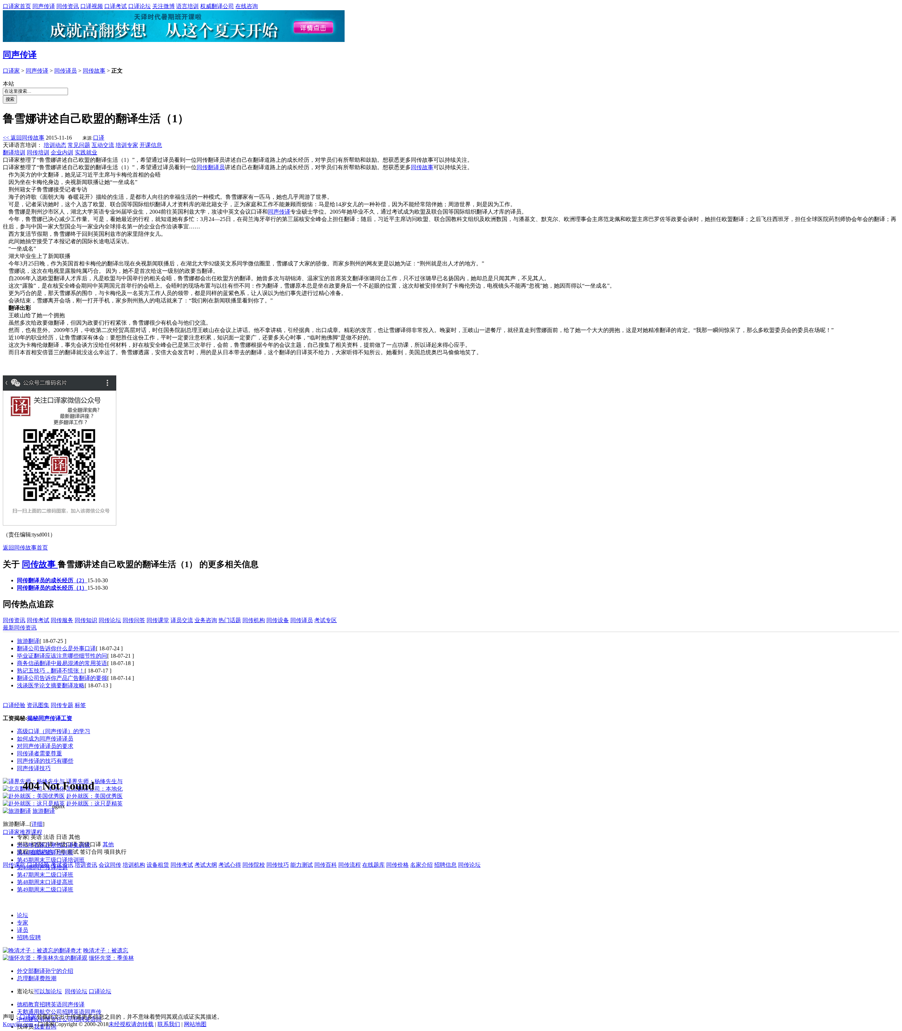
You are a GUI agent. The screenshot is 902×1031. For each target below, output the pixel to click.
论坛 (22, 915)
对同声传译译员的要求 (45, 746)
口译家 (11, 71)
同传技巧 (277, 865)
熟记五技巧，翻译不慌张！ (51, 671)
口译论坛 (139, 6)
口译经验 (14, 705)
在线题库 (373, 865)
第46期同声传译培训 (42, 867)
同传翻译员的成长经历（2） (52, 580)
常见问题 (79, 145)
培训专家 (127, 145)
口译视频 (91, 6)
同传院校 (253, 865)
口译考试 (115, 6)
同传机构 (253, 620)
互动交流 (103, 145)
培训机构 (134, 865)
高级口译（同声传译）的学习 (53, 731)
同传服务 (62, 620)
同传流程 (349, 865)
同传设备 (277, 620)
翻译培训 (14, 152)
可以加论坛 (48, 991)
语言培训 (187, 6)
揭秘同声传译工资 (49, 718)
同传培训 (38, 152)
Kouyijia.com (18, 1024)
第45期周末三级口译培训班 (51, 860)
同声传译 (43, 6)
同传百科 (325, 865)
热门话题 (229, 620)
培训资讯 (86, 865)
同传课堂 (158, 620)
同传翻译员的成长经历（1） (52, 588)
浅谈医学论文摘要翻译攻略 (51, 685)
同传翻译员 (211, 167)
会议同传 (110, 865)
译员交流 (182, 620)
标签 (80, 705)
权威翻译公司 (217, 6)
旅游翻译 (28, 641)
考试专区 (325, 620)
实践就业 (86, 152)
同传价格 (397, 865)
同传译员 (65, 71)
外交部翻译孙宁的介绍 (45, 971)
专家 (22, 923)
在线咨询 (246, 6)
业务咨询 (205, 620)
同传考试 (38, 620)
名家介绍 (421, 865)
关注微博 (163, 6)
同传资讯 (67, 6)
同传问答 (134, 620)
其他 (108, 844)
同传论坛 (110, 620)
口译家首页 (17, 6)
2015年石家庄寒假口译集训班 (53, 845)
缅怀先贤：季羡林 (111, 958)
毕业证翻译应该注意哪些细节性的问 (62, 656)
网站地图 (195, 1024)
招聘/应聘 (29, 937)
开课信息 (151, 145)
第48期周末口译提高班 (45, 882)
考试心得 (229, 865)
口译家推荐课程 (22, 832)
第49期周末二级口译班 (45, 889)
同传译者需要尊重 (39, 753)
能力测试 (301, 865)
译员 (22, 930)
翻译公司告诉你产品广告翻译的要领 (62, 678)
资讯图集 (38, 705)
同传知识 (86, 620)
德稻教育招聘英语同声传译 (51, 1004)
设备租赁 (158, 865)
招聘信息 (445, 865)
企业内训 (62, 152)
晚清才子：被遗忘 (105, 950)
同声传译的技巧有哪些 (45, 761)
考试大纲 (205, 865)
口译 (98, 138)
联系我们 (168, 1024)
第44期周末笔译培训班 (45, 852)
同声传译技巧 (34, 768)
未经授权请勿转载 (131, 1024)
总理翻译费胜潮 (36, 978)
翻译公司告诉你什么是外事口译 (56, 648)
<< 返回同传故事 (23, 138)
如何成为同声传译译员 (45, 739)
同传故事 (94, 71)
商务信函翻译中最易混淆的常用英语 (62, 663)
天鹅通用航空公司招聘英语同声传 (59, 1012)
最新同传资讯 (20, 628)
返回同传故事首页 (25, 548)
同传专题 (62, 705)
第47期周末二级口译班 (45, 875)
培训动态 (55, 145)
